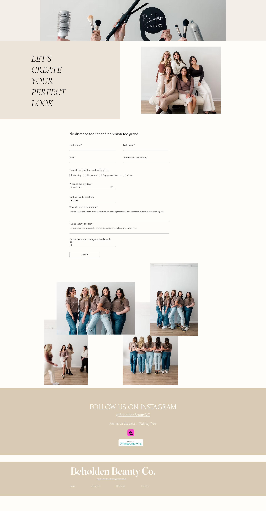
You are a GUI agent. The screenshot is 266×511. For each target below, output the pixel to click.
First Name (75, 145)
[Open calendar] (112, 187)
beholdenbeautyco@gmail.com (111, 478)
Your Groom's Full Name (135, 157)
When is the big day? (82, 184)
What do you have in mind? (83, 207)
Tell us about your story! (82, 224)
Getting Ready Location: (82, 197)
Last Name (128, 145)
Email (72, 157)
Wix (68, 501)
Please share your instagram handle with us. (90, 240)
